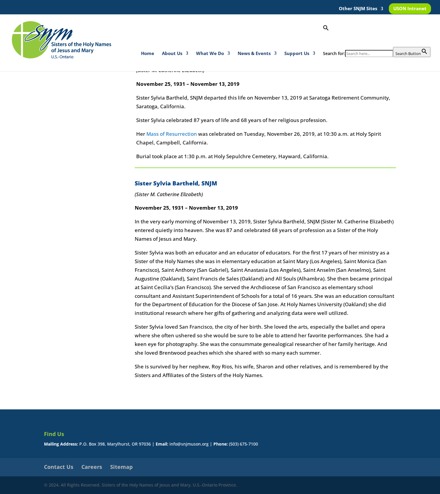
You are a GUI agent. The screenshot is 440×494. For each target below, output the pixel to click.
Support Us (296, 53)
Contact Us (58, 466)
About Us (172, 53)
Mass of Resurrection (171, 133)
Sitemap (121, 466)
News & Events (254, 53)
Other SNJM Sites (358, 8)
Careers (91, 466)
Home (147, 53)
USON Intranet (410, 8)
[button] (376, 36)
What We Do (210, 53)
